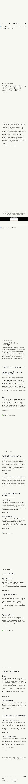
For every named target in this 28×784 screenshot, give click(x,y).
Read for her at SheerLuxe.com (13, 777)
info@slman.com (20, 759)
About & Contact (5, 776)
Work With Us (13, 781)
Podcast (4, 83)
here (15, 145)
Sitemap (3, 780)
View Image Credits (6, 92)
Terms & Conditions (14, 779)
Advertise (3, 778)
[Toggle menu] (2, 23)
